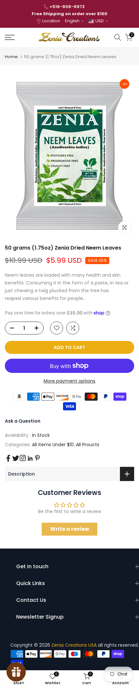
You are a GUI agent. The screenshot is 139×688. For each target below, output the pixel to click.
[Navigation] (19, 37)
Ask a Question (22, 421)
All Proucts (87, 444)
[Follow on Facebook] (8, 458)
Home (11, 57)
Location (51, 21)
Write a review (69, 529)
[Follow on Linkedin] (30, 458)
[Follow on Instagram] (23, 458)
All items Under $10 (53, 444)
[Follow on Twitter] (15, 458)
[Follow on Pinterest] (37, 458)
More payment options (69, 381)
